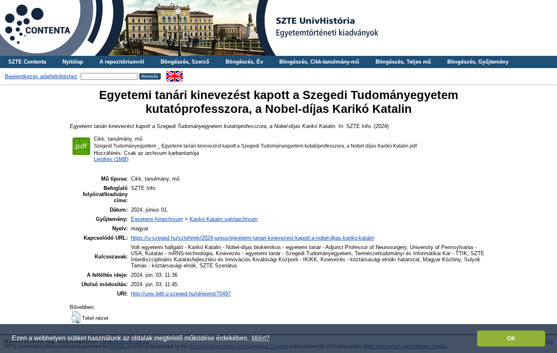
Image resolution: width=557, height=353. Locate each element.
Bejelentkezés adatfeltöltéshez (41, 76)
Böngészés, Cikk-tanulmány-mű (319, 62)
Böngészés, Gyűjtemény (477, 62)
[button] (75, 317)
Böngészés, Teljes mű (403, 62)
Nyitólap (72, 62)
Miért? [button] (261, 338)
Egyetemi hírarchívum (157, 219)
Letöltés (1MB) (111, 159)
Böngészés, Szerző (185, 62)
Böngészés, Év (244, 62)
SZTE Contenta (27, 62)
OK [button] (511, 338)
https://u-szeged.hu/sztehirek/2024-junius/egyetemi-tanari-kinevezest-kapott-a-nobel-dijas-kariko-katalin (252, 238)
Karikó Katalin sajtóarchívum (224, 219)
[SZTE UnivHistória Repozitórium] (278, 28)
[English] (174, 74)
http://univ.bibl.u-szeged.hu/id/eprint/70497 (181, 294)
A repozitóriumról (121, 62)
